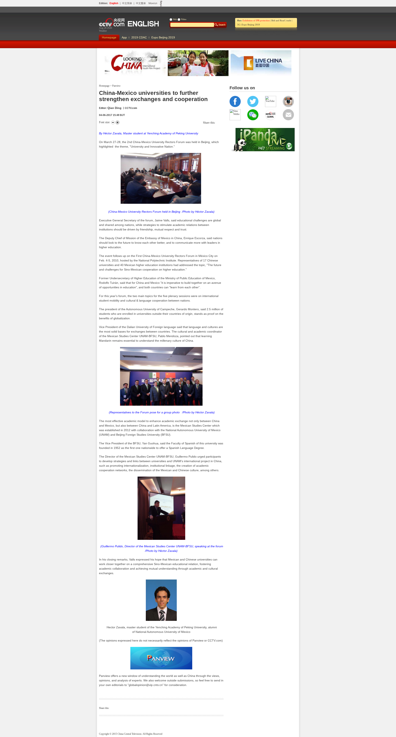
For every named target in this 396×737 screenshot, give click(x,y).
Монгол (152, 3)
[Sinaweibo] (220, 122)
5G (238, 24)
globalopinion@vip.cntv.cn (146, 685)
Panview (116, 85)
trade (288, 20)
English (114, 3)
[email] (223, 122)
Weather (103, 30)
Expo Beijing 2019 (251, 24)
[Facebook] (218, 122)
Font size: (105, 122)
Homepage (109, 37)
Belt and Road (278, 20)
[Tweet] (216, 122)
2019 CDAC (139, 37)
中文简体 (127, 3)
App (124, 37)
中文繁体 (141, 3)
